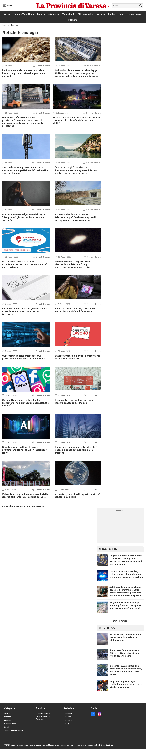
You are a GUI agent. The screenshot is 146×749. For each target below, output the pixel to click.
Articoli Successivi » (33, 506)
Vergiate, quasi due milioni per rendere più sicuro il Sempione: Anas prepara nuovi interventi (126, 605)
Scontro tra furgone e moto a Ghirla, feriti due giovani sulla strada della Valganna (124, 653)
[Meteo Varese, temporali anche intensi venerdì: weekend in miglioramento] (102, 643)
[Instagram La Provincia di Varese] (99, 715)
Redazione (68, 713)
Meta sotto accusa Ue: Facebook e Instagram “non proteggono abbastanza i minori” (25, 402)
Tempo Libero (134, 14)
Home (4, 25)
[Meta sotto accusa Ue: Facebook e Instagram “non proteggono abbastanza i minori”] (26, 390)
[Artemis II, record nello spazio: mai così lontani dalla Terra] (78, 483)
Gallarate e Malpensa (48, 14)
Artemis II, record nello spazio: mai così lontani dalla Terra (77, 496)
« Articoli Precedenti (12, 506)
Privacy (66, 724)
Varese (7, 14)
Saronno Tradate (11, 724)
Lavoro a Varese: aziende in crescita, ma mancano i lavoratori (77, 357)
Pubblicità (68, 720)
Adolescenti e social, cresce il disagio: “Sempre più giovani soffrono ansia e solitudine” (24, 217)
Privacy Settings (106, 745)
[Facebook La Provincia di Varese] (93, 715)
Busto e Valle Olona (24, 14)
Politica (112, 14)
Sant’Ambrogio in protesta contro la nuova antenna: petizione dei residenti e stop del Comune (25, 170)
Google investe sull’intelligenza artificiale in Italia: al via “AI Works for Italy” (24, 449)
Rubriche (72, 19)
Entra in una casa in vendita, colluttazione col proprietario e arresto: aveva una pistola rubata (126, 574)
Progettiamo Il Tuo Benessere (43, 718)
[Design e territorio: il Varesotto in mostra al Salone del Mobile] (78, 389)
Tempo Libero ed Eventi (13, 730)
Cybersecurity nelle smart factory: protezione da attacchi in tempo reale (23, 357)
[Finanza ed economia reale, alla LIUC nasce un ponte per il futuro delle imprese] (78, 436)
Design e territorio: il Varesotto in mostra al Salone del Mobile (74, 401)
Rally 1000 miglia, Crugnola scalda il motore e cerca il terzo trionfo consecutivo (126, 684)
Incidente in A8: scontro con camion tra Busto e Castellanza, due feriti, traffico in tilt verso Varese (126, 670)
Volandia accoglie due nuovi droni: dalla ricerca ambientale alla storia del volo (25, 496)
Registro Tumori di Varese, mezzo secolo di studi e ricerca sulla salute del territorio (24, 311)
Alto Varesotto (85, 14)
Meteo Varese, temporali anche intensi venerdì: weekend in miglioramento (125, 637)
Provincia (101, 14)
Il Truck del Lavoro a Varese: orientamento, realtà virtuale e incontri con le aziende (24, 264)
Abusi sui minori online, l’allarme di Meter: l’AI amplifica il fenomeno (75, 310)
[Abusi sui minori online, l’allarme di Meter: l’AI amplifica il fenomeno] (78, 298)
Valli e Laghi (68, 14)
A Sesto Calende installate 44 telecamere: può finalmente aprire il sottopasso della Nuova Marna (75, 217)
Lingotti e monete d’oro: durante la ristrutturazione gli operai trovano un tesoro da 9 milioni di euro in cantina (126, 560)
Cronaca (7, 717)
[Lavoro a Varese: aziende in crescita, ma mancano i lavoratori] (78, 345)
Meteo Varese (120, 620)
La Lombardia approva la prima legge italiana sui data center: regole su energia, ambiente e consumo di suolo (76, 73)
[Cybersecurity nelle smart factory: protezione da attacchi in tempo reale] (26, 346)
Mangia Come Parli (43, 713)
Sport (122, 14)
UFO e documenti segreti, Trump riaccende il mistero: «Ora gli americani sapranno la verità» (73, 264)
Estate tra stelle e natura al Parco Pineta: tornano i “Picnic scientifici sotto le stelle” (76, 120)
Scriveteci (67, 717)
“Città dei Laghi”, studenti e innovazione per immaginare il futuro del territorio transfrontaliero (76, 170)
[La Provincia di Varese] (73, 5)
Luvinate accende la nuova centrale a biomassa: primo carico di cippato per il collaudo (24, 73)
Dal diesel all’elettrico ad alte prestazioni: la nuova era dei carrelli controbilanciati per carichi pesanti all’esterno (23, 121)
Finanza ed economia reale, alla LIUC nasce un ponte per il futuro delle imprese (76, 449)
